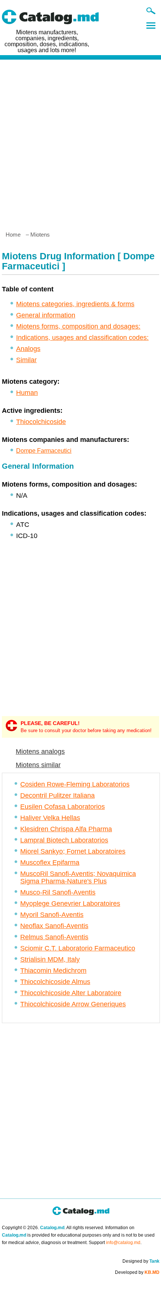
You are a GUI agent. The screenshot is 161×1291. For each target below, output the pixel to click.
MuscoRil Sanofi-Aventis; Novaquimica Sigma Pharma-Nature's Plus (78, 877)
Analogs (28, 348)
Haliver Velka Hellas (50, 818)
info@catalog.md (123, 1242)
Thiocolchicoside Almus (55, 981)
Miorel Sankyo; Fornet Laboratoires (72, 851)
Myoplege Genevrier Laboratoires (70, 903)
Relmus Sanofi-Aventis (54, 937)
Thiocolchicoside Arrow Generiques (73, 1004)
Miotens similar (38, 765)
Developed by (137, 1272)
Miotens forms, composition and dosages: (78, 326)
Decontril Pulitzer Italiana (57, 795)
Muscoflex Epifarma (49, 862)
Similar (26, 360)
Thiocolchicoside (41, 421)
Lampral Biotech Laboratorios (64, 840)
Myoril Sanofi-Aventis (51, 914)
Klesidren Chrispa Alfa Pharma (66, 829)
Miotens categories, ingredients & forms (75, 304)
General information (45, 315)
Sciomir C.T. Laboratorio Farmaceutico (77, 948)
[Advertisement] (80, 142)
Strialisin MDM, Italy (50, 959)
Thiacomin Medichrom (53, 970)
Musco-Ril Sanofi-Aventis (57, 892)
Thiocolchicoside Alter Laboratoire (70, 993)
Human (27, 392)
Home (13, 234)
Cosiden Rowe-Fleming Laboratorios (75, 784)
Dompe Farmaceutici (44, 450)
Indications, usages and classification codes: (82, 337)
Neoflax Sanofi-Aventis (54, 926)
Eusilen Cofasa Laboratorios (62, 806)
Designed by (141, 1261)
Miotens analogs (40, 751)
